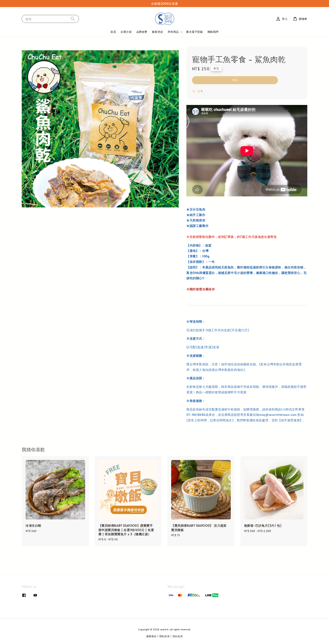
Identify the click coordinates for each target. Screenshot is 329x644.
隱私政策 (164, 636)
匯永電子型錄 (194, 32)
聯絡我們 (213, 32)
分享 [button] (200, 91)
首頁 (113, 32)
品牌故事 (141, 32)
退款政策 (177, 636)
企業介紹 (126, 32)
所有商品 (173, 32)
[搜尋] (73, 18)
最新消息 (157, 32)
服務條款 (151, 636)
